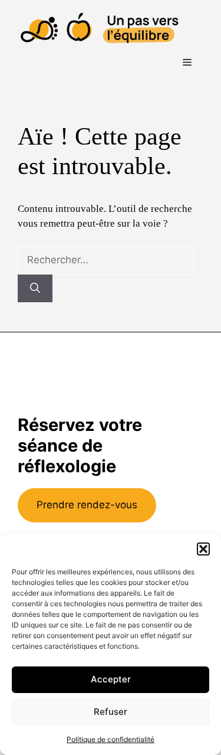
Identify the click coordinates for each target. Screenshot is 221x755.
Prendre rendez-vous (87, 505)
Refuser (110, 711)
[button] (203, 549)
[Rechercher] (35, 288)
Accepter (111, 679)
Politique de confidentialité (110, 739)
